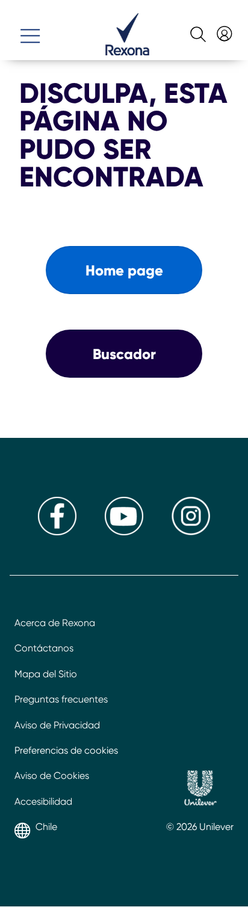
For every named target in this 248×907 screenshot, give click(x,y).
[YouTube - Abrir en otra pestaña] (124, 532)
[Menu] (30, 30)
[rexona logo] (127, 52)
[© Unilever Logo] (200, 790)
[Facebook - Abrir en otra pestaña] (57, 532)
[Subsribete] (223, 29)
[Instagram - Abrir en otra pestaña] (191, 532)
